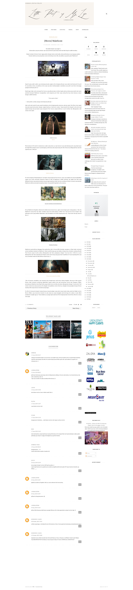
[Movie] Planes (31, 335)
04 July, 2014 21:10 (35, 507)
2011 (87, 292)
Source (53, 79)
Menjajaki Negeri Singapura (97, 166)
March (89, 282)
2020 (87, 246)
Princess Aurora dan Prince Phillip (53, 276)
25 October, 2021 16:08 (36, 535)
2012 (87, 290)
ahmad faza (35, 444)
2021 (87, 244)
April (89, 280)
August (89, 269)
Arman (33, 353)
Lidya (33, 387)
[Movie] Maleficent (91, 275)
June (89, 273)
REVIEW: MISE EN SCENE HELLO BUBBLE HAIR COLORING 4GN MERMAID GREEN (99, 103)
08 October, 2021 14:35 (36, 521)
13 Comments (30, 304)
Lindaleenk (35, 370)
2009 (87, 297)
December (90, 261)
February (90, 284)
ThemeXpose (38, 586)
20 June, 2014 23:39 (36, 462)
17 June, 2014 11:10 (36, 417)
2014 (87, 259)
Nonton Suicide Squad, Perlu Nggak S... (52, 335)
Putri (33, 401)
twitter (96, 48)
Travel (70, 29)
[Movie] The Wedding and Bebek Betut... (71, 336)
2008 (87, 299)
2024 (87, 242)
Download (85, 29)
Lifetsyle (62, 29)
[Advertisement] (96, 474)
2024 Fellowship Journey (97, 153)
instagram (104, 48)
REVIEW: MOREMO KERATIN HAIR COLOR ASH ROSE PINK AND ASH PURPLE (98, 129)
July (89, 271)
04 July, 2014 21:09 (35, 480)
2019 (87, 248)
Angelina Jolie (53, 36)
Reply (80, 363)
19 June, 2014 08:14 (36, 447)
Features (53, 29)
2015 (87, 256)
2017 (87, 252)
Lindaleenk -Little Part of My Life (33, 3)
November (90, 263)
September (90, 267)
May (89, 278)
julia (33, 460)
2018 (87, 250)
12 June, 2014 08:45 (36, 372)
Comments (89, 456)
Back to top (103, 586)
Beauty (86, 224)
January (89, 286)
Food (86, 226)
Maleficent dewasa (50, 173)
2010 (87, 294)
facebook (88, 48)
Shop (77, 29)
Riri (32, 429)
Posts (88, 453)
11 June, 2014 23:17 (36, 355)
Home (46, 29)
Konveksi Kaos (36, 519)
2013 (87, 288)
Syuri (33, 415)
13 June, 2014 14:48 (36, 389)
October (90, 265)
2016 (87, 254)
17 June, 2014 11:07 (36, 403)
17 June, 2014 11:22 (36, 431)
